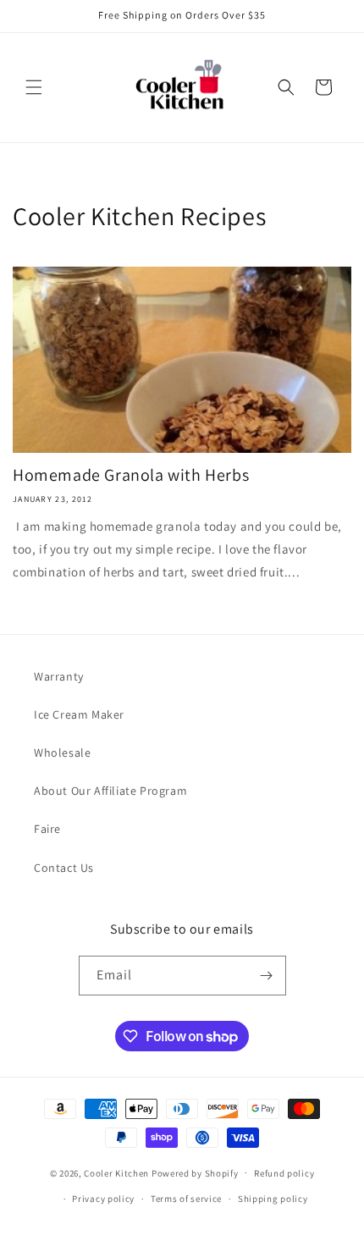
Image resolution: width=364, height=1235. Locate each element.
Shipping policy (273, 1199)
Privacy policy (103, 1199)
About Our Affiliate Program (110, 790)
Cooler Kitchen (116, 1172)
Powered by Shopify (195, 1172)
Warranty (59, 676)
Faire (47, 828)
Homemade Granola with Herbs (131, 475)
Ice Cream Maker (79, 714)
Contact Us (64, 867)
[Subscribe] (266, 975)
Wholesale (62, 752)
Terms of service (186, 1199)
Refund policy (284, 1173)
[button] (33, 87)
